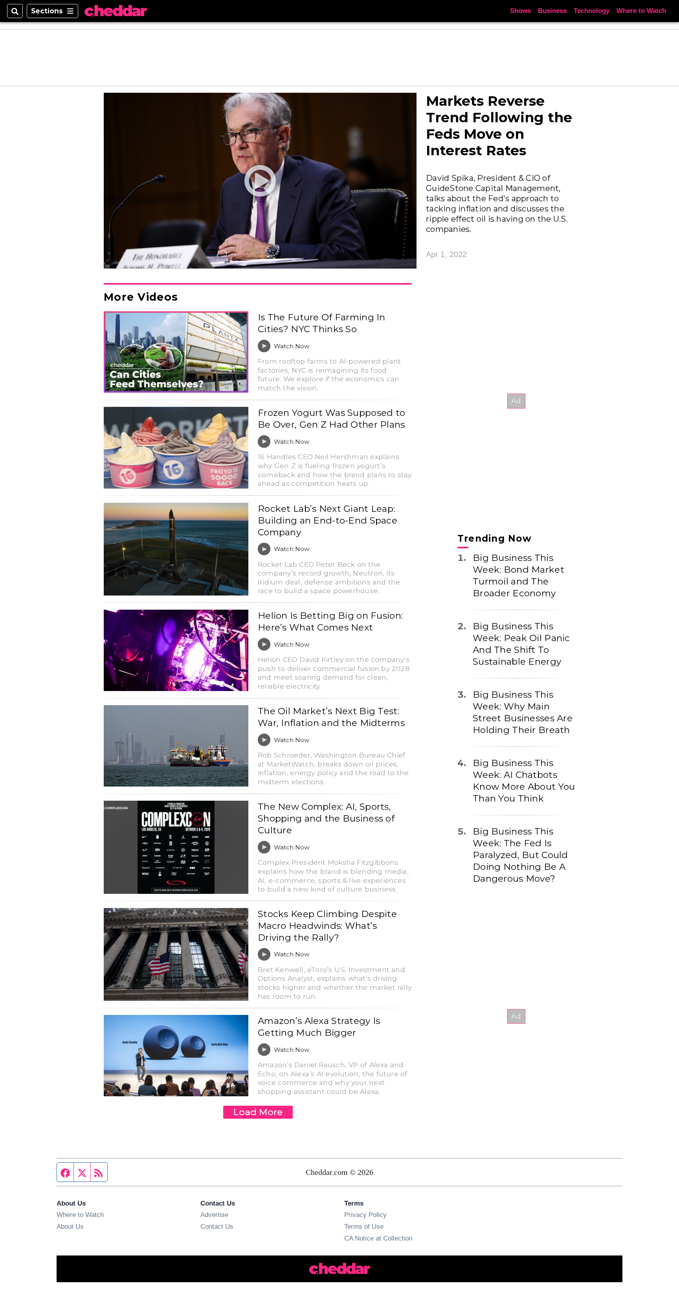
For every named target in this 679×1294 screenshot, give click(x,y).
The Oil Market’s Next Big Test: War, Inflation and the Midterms (331, 717)
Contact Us (216, 1226)
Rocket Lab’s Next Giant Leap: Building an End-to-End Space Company (327, 520)
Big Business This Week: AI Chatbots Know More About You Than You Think (524, 780)
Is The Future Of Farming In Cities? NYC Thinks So (321, 323)
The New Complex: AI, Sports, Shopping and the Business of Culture (326, 818)
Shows (520, 10)
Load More (258, 1112)
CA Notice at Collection (378, 1238)
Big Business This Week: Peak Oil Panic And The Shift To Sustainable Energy (521, 644)
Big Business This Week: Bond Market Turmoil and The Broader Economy (518, 575)
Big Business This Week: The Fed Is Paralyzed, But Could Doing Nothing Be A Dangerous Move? (520, 855)
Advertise (214, 1215)
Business (552, 10)
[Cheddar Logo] (115, 11)
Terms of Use (364, 1226)
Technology (591, 10)
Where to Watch (641, 10)
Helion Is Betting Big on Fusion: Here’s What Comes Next (330, 621)
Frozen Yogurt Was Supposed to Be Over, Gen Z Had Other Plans (331, 418)
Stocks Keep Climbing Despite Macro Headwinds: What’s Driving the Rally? (327, 925)
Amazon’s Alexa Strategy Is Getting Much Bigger (319, 1026)
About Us (70, 1226)
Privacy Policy (365, 1215)
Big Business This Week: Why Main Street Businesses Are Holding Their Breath (523, 712)
